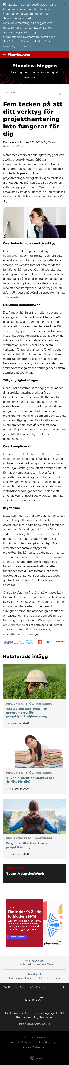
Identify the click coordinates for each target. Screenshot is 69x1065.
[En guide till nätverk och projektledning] (34, 816)
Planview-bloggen (34, 66)
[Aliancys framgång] (50, 642)
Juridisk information (22, 1042)
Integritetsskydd (48, 1042)
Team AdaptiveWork (25, 874)
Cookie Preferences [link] (34, 1047)
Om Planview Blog (14, 987)
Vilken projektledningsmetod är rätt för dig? (30, 777)
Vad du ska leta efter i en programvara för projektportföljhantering (29, 710)
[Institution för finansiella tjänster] (29, 642)
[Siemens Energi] (8, 642)
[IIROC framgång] (19, 642)
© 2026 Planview (34, 1037)
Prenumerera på (34, 1024)
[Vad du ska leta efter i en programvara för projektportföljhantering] (34, 681)
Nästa (34, 976)
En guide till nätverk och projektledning (29, 843)
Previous (34, 962)
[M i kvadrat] (39, 642)
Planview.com (19, 55)
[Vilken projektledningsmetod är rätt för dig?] (34, 750)
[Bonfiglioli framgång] (60, 642)
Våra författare (38, 987)
